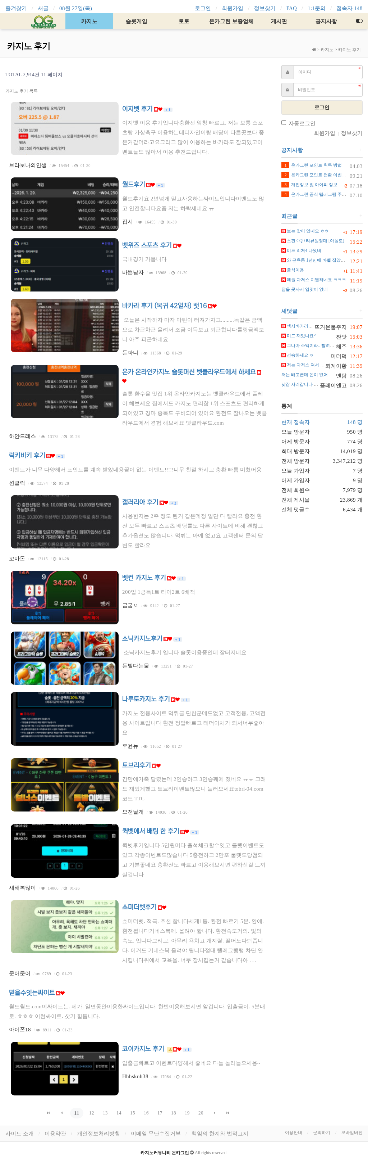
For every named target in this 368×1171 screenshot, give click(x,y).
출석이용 (295, 269)
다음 (214, 1113)
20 (200, 1113)
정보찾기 (265, 8)
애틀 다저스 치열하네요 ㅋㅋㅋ (316, 279)
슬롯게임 (136, 21)
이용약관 (55, 1133)
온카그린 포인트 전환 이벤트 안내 (320, 174)
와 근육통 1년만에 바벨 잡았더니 (317, 260)
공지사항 (326, 21)
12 (91, 1113)
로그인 (203, 8)
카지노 (89, 21)
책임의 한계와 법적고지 (220, 1133)
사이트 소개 (19, 1133)
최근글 (289, 216)
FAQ (291, 8)
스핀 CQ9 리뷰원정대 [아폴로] (315, 240)
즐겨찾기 (16, 8)
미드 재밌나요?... (302, 335)
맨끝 (228, 1113)
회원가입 (232, 8)
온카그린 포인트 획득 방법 (313, 165)
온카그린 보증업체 (231, 21)
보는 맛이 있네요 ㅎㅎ (307, 231)
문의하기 (321, 1132)
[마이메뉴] (359, 21)
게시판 (279, 21)
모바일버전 (352, 1132)
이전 (61, 1113)
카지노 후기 (349, 49)
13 (105, 1113)
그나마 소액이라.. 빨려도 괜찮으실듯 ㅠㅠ (326, 345)
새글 (43, 8)
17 (159, 1113)
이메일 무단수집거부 (156, 1133)
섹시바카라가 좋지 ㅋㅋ (309, 326)
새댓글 (289, 311)
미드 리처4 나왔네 (303, 250)
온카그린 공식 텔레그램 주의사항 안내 (324, 194)
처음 (48, 1113)
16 (146, 1113)
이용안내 (293, 1132)
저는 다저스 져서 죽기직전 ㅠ (314, 364)
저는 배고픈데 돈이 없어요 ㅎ (309, 374)
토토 (184, 21)
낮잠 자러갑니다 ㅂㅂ (301, 384)
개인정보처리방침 (98, 1133)
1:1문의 (317, 8)
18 (173, 1113)
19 (187, 1113)
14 (118, 1113)
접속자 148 (349, 8)
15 (132, 1113)
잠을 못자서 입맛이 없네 (304, 289)
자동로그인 (302, 123)
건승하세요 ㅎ (300, 355)
